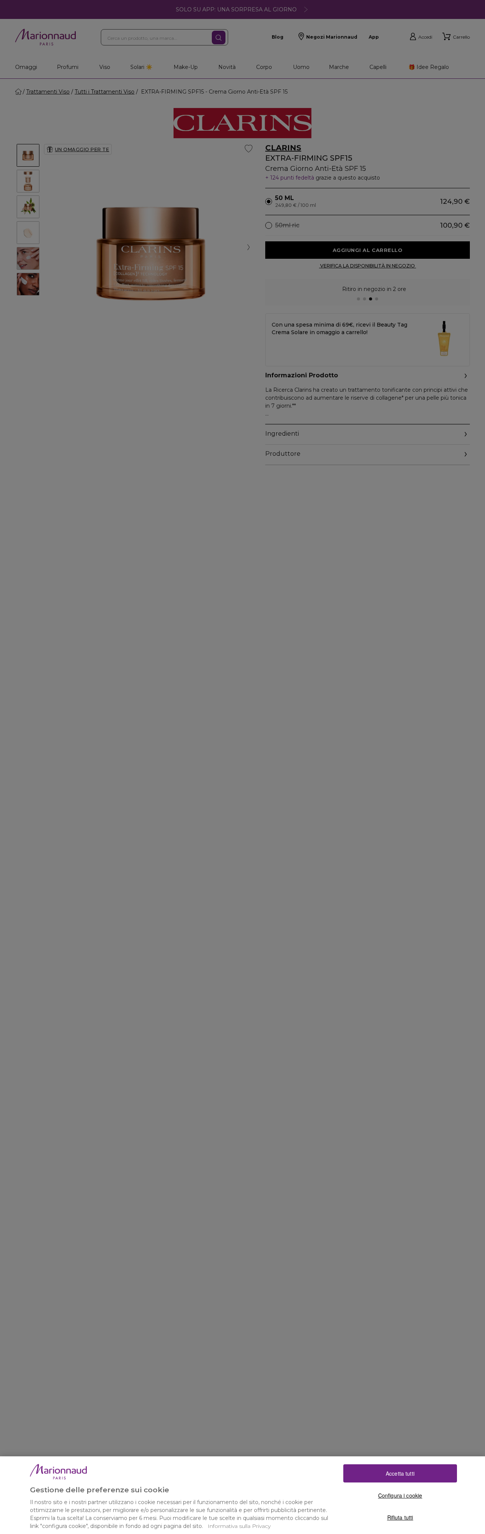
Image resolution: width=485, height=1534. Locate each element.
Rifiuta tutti (400, 1517)
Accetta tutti (400, 1473)
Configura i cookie (400, 1495)
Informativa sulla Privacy (239, 1526)
